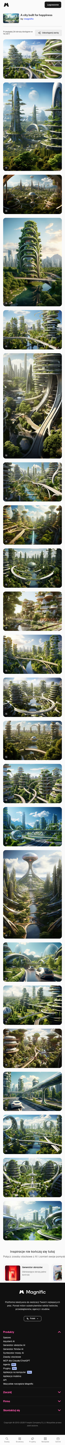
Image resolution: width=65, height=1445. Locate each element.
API (5, 1380)
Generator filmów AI (13, 1349)
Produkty (8, 1332)
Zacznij (7, 1392)
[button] (32, 1318)
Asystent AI (9, 1341)
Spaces (7, 1337)
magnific (29, 18)
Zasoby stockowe (12, 1356)
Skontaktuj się (11, 1410)
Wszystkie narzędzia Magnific (18, 1383)
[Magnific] (6, 4)
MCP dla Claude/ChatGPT (16, 1360)
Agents (9, 1364)
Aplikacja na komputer (17, 1372)
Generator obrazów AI (14, 1345)
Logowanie (53, 4)
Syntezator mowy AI (13, 1352)
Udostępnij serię (50, 32)
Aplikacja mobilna (12, 1376)
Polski (32, 1318)
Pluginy (9, 1368)
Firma (6, 1401)
